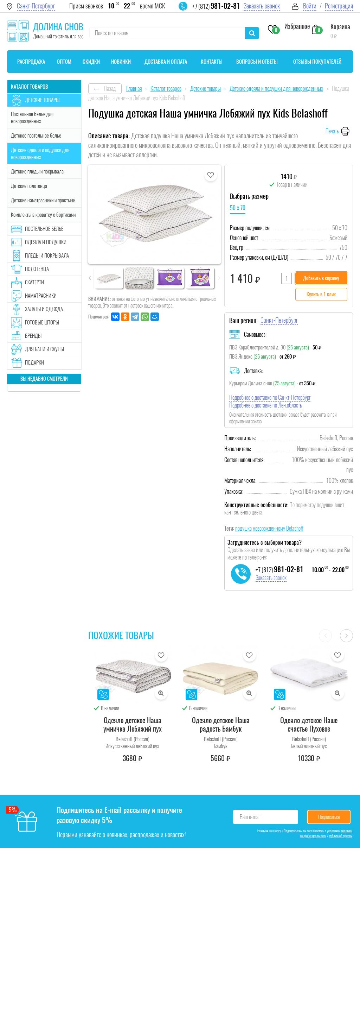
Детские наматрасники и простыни (43, 200)
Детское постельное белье (36, 135)
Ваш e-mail (250, 817)
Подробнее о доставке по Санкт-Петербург (269, 397)
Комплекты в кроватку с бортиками (43, 214)
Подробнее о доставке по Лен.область (265, 405)
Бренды (33, 335)
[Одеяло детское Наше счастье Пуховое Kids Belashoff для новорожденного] (309, 674)
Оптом (64, 61)
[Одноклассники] (125, 316)
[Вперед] (346, 635)
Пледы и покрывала (47, 255)
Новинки (121, 61)
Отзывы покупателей (317, 61)
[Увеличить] (161, 693)
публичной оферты (340, 835)
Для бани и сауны (44, 349)
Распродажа (31, 61)
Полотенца (37, 268)
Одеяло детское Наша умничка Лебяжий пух (132, 724)
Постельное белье (44, 228)
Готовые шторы (42, 322)
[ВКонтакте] (115, 316)
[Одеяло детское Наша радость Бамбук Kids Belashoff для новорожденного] (220, 674)
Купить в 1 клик (321, 294)
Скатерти (34, 282)
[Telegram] (135, 316)
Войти (309, 5)
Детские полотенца (29, 185)
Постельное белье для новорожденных (32, 117)
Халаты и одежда (44, 308)
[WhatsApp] (145, 316)
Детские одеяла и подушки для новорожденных (40, 153)
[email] (187, 10)
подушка (243, 528)
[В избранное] (210, 174)
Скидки (91, 61)
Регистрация (339, 5)
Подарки (34, 362)
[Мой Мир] (154, 316)
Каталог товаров (29, 86)
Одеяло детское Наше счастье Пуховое (309, 724)
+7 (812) (216, 6)
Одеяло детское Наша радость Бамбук (221, 724)
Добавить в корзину (321, 278)
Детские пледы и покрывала (37, 171)
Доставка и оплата (165, 61)
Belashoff (294, 528)
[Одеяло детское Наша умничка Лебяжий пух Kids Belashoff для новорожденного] (132, 674)
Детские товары (42, 99)
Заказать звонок (262, 5)
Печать (332, 131)
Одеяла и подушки (45, 242)
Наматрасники (41, 295)
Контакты (212, 61)
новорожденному (269, 528)
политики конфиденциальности (326, 833)
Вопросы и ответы (257, 61)
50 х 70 (237, 207)
